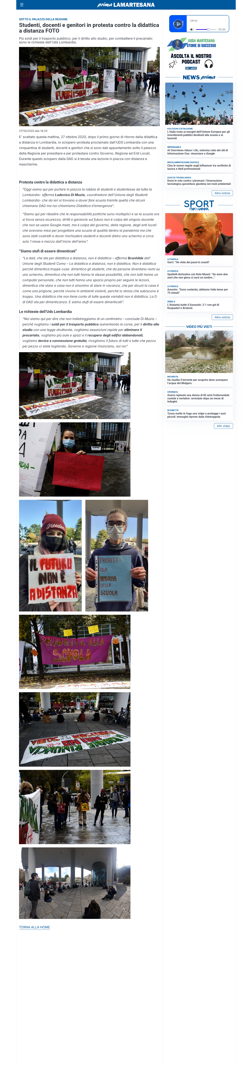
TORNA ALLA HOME (34, 927)
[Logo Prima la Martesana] (125, 4)
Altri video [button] (223, 426)
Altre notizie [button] (222, 193)
